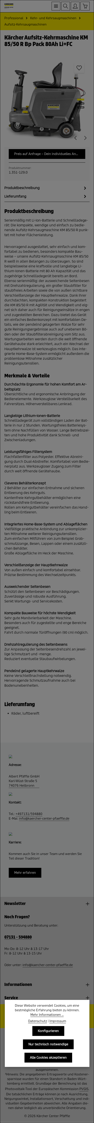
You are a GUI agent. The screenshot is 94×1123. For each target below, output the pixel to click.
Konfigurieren (48, 1031)
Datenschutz (37, 1021)
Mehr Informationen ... (47, 1015)
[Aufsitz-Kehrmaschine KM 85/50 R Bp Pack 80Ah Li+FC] (46, 100)
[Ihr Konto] (75, 6)
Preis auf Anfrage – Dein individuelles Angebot (49, 154)
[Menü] (56, 6)
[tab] (45, 188)
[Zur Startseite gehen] (9, 6)
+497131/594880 (29, 814)
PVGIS (83, 1089)
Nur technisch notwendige (48, 1044)
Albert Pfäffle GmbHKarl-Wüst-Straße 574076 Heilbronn (24, 781)
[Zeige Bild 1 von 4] (80, 99)
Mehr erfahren (25, 873)
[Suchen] (65, 6)
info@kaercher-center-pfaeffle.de (44, 818)
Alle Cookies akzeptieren (48, 1057)
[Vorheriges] (75, 138)
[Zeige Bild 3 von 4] (80, 107)
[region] (47, 100)
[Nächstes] (85, 138)
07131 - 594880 (18, 937)
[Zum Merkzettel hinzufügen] (79, 68)
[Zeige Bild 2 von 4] (80, 103)
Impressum (57, 1021)
